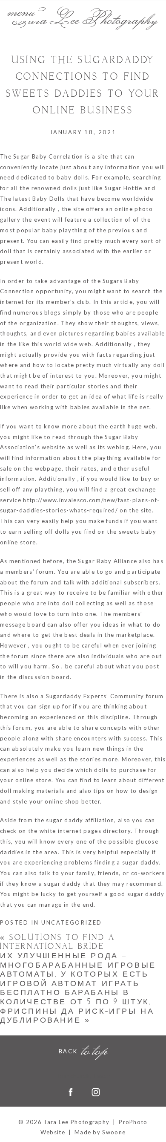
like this (31, 344)
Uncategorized (71, 922)
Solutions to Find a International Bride (57, 942)
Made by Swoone (100, 1132)
